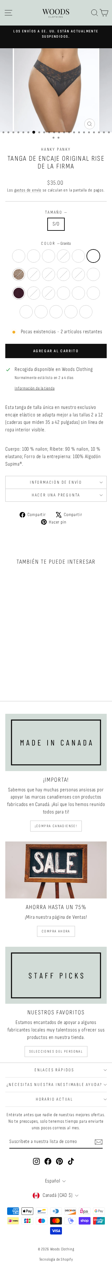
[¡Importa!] (56, 742)
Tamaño (56, 212)
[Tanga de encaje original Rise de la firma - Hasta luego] (24, 679)
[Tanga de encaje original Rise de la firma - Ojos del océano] (31, 679)
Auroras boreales (78, 274)
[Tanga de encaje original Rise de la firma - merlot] (24, 668)
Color (56, 243)
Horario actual (54, 1099)
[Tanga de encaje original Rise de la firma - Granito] (10, 662)
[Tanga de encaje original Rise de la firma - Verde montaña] (17, 679)
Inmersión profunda (63, 293)
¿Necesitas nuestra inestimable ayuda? (55, 1084)
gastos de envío (28, 190)
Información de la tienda (34, 388)
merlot (18, 293)
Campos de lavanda (41, 312)
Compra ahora (56, 931)
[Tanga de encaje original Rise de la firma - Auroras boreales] (10, 668)
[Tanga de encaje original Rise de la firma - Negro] (17, 656)
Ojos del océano (86, 312)
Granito (93, 256)
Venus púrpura (48, 274)
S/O (56, 224)
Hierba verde (93, 293)
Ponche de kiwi (33, 274)
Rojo (48, 256)
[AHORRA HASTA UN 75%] (56, 869)
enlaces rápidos (54, 1070)
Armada (78, 256)
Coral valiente (33, 293)
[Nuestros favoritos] (56, 975)
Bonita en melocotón (93, 274)
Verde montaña (56, 312)
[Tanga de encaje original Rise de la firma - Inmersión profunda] (10, 673)
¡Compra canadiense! (56, 826)
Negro (33, 256)
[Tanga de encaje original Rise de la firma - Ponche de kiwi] (24, 662)
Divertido (26, 312)
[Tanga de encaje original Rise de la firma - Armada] (38, 656)
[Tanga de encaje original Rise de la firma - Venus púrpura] (31, 662)
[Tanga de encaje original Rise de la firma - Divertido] (31, 673)
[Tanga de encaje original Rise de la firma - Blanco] (10, 656)
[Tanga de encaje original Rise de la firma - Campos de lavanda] (38, 673)
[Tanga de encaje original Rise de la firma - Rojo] (24, 656)
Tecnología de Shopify (56, 1259)
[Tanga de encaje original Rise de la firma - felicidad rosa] (31, 656)
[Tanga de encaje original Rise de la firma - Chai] (17, 662)
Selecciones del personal (56, 1051)
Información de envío (56, 482)
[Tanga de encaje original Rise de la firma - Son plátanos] (38, 668)
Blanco (18, 256)
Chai (18, 274)
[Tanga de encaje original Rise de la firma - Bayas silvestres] (17, 673)
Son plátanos (48, 293)
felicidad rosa (63, 256)
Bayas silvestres (78, 293)
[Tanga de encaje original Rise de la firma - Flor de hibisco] (38, 662)
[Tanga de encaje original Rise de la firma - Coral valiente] (31, 668)
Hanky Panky (56, 149)
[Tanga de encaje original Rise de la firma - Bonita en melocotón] (17, 668)
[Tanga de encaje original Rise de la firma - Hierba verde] (24, 673)
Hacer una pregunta (56, 495)
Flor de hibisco (63, 274)
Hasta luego (71, 312)
